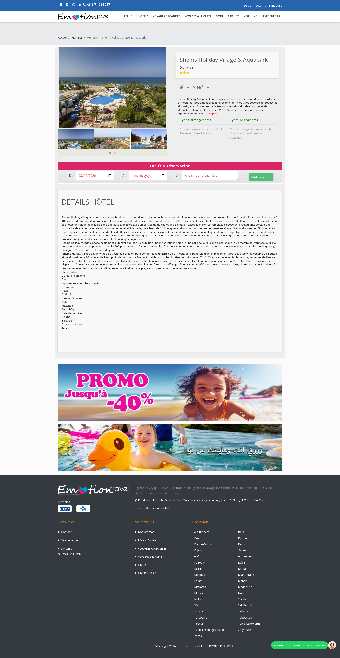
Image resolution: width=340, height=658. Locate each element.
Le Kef (198, 581)
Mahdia (243, 581)
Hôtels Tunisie (147, 540)
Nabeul (242, 593)
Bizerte (198, 538)
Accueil (62, 37)
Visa (246, 16)
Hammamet (245, 556)
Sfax (197, 605)
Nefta (197, 599)
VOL (256, 16)
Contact (66, 532)
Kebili (241, 562)
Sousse (198, 611)
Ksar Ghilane (246, 575)
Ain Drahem (201, 532)
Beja (241, 532)
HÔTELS (77, 37)
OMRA (220, 16)
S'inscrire (275, 5)
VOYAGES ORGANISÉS (166, 16)
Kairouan (200, 562)
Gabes (242, 550)
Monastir (92, 37)
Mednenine (245, 587)
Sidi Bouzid (245, 605)
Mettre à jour (261, 177)
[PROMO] (170, 392)
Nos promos (145, 532)
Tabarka (243, 611)
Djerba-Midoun (203, 544)
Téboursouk (245, 617)
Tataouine (200, 617)
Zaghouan (244, 630)
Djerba (242, 538)
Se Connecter (253, 5)
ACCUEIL (129, 16)
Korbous (199, 575)
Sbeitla (242, 599)
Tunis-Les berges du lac (209, 630)
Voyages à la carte (198, 16)
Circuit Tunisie (146, 573)
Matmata (200, 587)
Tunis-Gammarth (249, 623)
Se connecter (69, 540)
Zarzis (198, 636)
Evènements (271, 16)
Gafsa (198, 556)
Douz (241, 544)
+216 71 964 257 (98, 5)
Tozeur (198, 623)
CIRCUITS (233, 16)
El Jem (198, 550)
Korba (242, 569)
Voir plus (212, 113)
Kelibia (198, 569)
